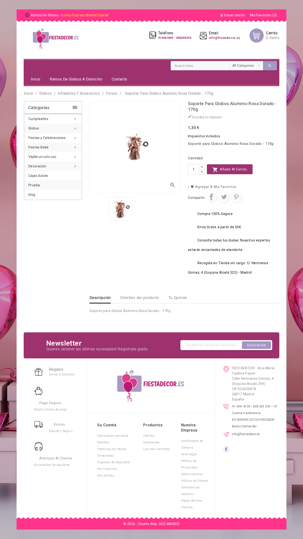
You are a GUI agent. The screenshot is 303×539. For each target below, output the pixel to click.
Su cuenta (106, 425)
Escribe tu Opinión (205, 117)
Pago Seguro (50, 403)
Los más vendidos (156, 449)
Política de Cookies (195, 480)
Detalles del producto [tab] (139, 297)
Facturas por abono (111, 449)
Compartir (211, 197)
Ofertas (148, 435)
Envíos (59, 424)
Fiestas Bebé (52, 147)
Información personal (112, 435)
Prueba (34, 185)
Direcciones (105, 455)
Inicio (35, 79)
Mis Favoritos (107, 469)
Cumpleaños (52, 119)
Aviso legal (189, 454)
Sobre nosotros (192, 474)
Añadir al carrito (229, 170)
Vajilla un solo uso (52, 157)
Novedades (151, 442)
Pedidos (103, 442)
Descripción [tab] (100, 297)
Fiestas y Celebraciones (52, 138)
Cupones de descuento (113, 462)
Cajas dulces (38, 176)
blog (31, 194)
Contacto (119, 79)
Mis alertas (105, 475)
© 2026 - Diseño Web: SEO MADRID (151, 524)
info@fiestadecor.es (246, 434)
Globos (52, 128)
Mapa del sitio (191, 500)
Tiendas (187, 507)
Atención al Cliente (55, 458)
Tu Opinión (178, 297)
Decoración (52, 166)
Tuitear (224, 197)
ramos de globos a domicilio (76, 79)
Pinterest (236, 197)
